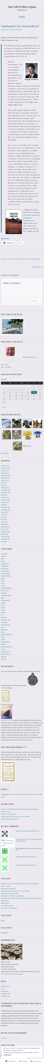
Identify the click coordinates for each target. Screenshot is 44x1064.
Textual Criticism (6, 654)
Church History (5, 573)
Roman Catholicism (6, 647)
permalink (37, 259)
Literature (3, 617)
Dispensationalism (6, 588)
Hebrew (3, 608)
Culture (3, 586)
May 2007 (4, 519)
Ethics (3, 598)
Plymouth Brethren (6, 634)
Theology (3, 656)
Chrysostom (4, 568)
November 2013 (5, 468)
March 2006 (4, 534)
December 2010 (5, 490)
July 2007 (4, 514)
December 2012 (5, 475)
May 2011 (4, 485)
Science (3, 649)
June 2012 (4, 483)
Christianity (4, 566)
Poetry (3, 637)
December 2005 (5, 539)
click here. (33, 357)
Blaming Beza (5, 903)
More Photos (5, 453)
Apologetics (4, 554)
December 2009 (5, 500)
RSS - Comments (6, 367)
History (3, 610)
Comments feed (5, 994)
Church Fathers (5, 571)
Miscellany (4, 622)
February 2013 (5, 470)
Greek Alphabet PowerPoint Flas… (30, 831)
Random (3, 644)
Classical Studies (6, 576)
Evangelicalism (5, 600)
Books (3, 561)
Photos (3, 632)
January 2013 (5, 473)
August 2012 (5, 480)
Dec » (4, 407)
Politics (3, 639)
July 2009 (4, 505)
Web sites (3, 659)
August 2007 (5, 512)
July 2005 (4, 541)
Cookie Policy (7, 1055)
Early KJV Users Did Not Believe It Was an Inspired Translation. (20, 809)
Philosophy (4, 630)
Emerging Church (6, 595)
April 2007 (4, 522)
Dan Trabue (19, 857)
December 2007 (5, 507)
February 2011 (5, 488)
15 (34, 392)
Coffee (3, 581)
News (2, 627)
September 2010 (5, 492)
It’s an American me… (31, 857)
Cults (2, 583)
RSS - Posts (4, 364)
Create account (5, 986)
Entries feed (4, 991)
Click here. (4, 1038)
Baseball (3, 556)
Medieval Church (6, 620)
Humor (3, 612)
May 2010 (4, 495)
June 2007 (4, 517)
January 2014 (5, 466)
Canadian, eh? (5, 564)
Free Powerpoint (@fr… (23, 839)
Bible (2, 559)
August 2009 (5, 502)
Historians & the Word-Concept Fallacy (12, 896)
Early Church (5, 590)
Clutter (3, 578)
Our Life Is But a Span (22, 6)
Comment (34, 301)
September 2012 (5, 478)
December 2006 (5, 532)
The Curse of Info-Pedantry (9, 908)
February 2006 (5, 537)
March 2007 (4, 524)
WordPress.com (5, 996)
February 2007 (5, 527)
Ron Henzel (18, 30)
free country (37, 267)
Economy (3, 593)
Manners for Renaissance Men (10, 819)
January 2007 (5, 529)
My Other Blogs (6, 625)
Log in (3, 989)
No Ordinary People (7, 906)
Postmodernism (20, 259)
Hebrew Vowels (5, 811)
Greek (3, 605)
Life (2, 615)
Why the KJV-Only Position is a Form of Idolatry (15, 816)
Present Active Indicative (8, 814)
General (3, 603)
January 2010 (5, 497)
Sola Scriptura (5, 652)
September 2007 (5, 510)
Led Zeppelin (18, 974)
